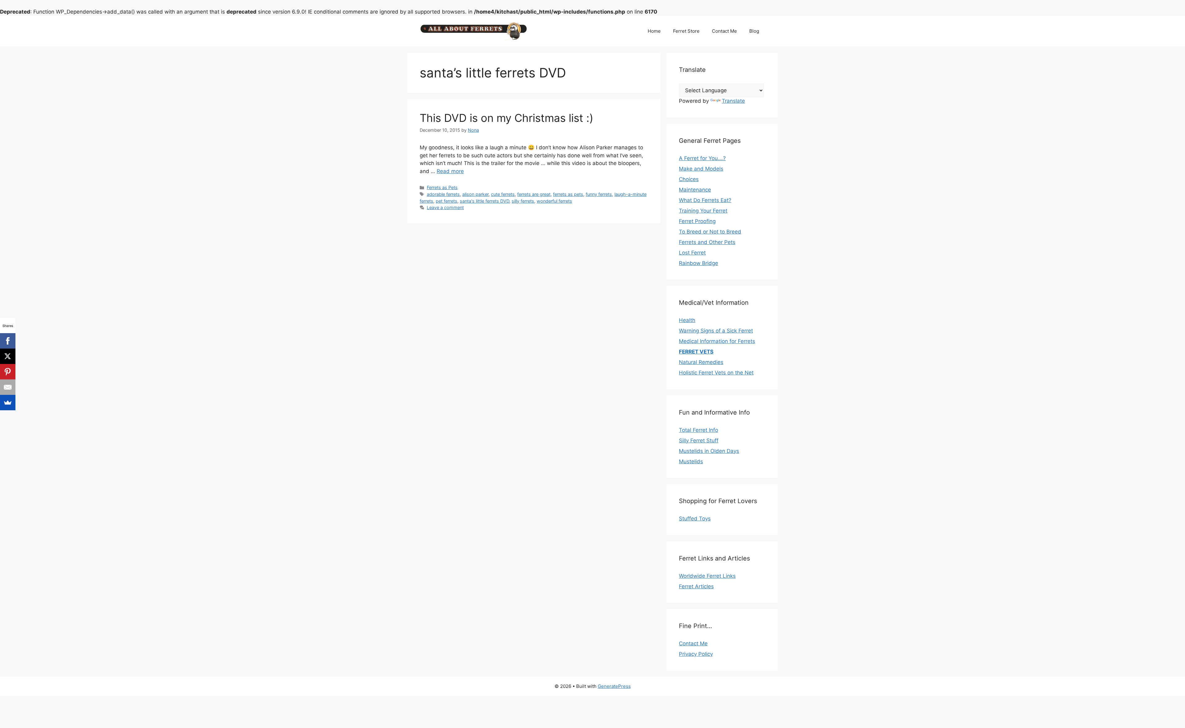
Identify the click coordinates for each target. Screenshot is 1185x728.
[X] (7, 356)
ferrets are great (534, 194)
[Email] (7, 387)
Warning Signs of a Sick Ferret (716, 331)
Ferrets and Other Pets (707, 242)
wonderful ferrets (554, 201)
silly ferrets (523, 201)
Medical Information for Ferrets (717, 341)
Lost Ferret (692, 253)
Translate (733, 101)
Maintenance (695, 190)
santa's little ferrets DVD (484, 201)
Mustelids (691, 461)
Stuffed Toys (695, 518)
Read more (450, 171)
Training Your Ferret (703, 211)
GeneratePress (614, 686)
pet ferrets (446, 201)
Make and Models (701, 169)
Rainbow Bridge (698, 263)
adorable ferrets (443, 194)
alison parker (475, 194)
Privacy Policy (696, 654)
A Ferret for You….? (702, 158)
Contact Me (724, 31)
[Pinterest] (7, 371)
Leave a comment (445, 207)
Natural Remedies (701, 362)
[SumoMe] (7, 402)
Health (687, 320)
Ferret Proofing (697, 221)
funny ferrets (599, 194)
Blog (754, 31)
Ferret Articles (696, 586)
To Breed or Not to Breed (710, 232)
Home (654, 31)
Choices (689, 179)
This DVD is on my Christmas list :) (506, 117)
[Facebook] (7, 341)
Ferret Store (686, 31)
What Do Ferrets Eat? (705, 200)
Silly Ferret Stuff (698, 440)
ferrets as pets (568, 194)
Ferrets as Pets (442, 187)
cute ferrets (503, 194)
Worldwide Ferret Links (707, 576)
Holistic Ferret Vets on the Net (716, 373)
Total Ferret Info (698, 430)
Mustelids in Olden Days (709, 451)
